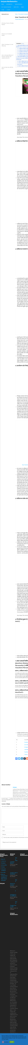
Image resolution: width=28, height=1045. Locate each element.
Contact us (3, 861)
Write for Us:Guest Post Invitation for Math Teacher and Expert (4, 877)
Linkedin (26, 749)
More (22, 7)
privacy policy (4, 865)
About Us (3, 859)
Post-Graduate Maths (6, 7)
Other (2, 9)
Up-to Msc (3, 872)
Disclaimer (3, 863)
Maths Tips (16, 7)
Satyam (15, 787)
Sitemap (8, 9)
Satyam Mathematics (9, 1)
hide (22, 43)
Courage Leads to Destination (14, 873)
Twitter (26, 754)
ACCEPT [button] (11, 1041)
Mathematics (9, 4)
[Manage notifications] (3, 1042)
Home (2, 4)
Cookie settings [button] (5, 1042)
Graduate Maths (18, 4)
